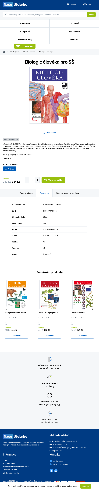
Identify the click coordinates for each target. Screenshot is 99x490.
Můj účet (73, 5)
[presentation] (47, 14)
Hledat (91, 14)
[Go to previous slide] (6, 309)
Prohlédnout (51, 133)
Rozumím (85, 486)
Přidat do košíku (55, 180)
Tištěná (11, 169)
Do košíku (16, 335)
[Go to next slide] (92, 309)
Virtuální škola (27, 46)
